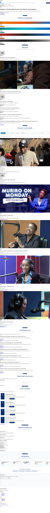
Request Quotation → (2, 450)
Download (5, 173)
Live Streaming (3, 493)
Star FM (3, 498)
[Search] (0, 1)
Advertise (3, 495)
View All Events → (2, 424)
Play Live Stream (2, 26)
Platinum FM (3, 500)
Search (9, 4)
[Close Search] (1, 7)
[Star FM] (10, 3)
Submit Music (3, 494)
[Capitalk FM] (19, 3)
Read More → (2, 346)
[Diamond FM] (14, 3)
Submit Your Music (6, 12)
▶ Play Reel (1, 55)
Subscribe (9, 477)
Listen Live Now (2, 12)
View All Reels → (2, 124)
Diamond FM (3, 499)
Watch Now (1, 173)
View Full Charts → (2, 385)
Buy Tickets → (12, 398)
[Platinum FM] (24, 3)
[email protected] (4, 503)
